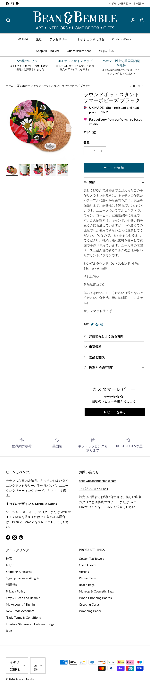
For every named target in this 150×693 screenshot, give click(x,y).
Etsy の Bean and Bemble (23, 598)
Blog (9, 630)
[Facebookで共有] (97, 324)
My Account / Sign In (20, 604)
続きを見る (106, 50)
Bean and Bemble (24, 679)
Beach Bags (87, 584)
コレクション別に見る (89, 39)
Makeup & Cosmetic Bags (96, 591)
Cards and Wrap (122, 39)
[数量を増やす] (102, 151)
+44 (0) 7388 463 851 (93, 488)
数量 (87, 142)
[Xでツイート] (92, 324)
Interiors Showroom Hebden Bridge (30, 624)
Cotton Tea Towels (91, 558)
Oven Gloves (87, 565)
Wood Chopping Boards (95, 598)
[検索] (8, 20)
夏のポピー (23, 85)
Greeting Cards (89, 604)
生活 (39, 39)
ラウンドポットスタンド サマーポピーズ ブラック (61, 85)
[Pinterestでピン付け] (101, 324)
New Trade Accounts (20, 611)
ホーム (9, 85)
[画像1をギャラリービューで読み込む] (40, 125)
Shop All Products (47, 50)
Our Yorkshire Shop (79, 50)
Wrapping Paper (90, 611)
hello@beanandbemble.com (97, 480)
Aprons (84, 571)
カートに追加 (114, 168)
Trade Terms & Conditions (23, 617)
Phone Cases (87, 578)
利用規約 (12, 584)
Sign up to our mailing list (23, 578)
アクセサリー (58, 39)
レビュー (12, 565)
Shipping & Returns (19, 571)
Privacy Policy (15, 591)
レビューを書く (115, 412)
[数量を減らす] (87, 151)
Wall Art (23, 39)
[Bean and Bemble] (75, 20)
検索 (9, 558)
